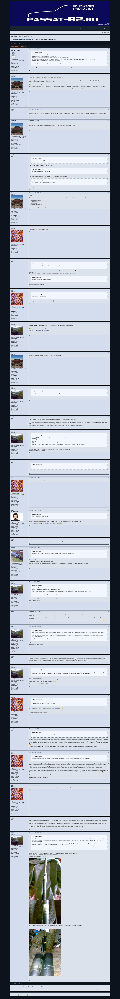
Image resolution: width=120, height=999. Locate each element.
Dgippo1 (13, 547)
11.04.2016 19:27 (37, 290)
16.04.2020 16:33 (37, 818)
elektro (12, 323)
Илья (12, 227)
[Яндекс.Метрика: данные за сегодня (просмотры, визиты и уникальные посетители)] (31, 995)
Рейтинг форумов (93, 989)
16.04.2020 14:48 (37, 752)
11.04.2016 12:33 (37, 120)
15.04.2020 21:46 (37, 626)
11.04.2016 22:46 (37, 352)
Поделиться (31, 48)
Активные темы (105, 32)
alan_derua (13, 75)
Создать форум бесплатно (103, 989)
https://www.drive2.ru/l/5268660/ (42, 330)
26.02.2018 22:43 (37, 581)
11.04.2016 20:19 (37, 323)
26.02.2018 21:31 (37, 460)
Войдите (20, 36)
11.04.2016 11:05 (37, 75)
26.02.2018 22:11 (37, 547)
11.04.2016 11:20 (37, 109)
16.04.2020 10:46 (37, 695)
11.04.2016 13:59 (37, 154)
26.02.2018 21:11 (37, 431)
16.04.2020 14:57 (37, 785)
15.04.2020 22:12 (37, 656)
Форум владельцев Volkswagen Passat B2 (22, 39)
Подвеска (37, 39)
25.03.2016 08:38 (37, 48)
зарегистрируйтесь (28, 36)
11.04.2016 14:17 (37, 192)
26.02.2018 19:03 (37, 416)
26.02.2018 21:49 (37, 510)
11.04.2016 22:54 (37, 387)
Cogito (12, 510)
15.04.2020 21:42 (37, 611)
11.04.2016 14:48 (37, 227)
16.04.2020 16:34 (37, 832)
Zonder (12, 48)
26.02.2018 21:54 (37, 539)
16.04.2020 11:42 (37, 728)
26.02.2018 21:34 (37, 477)
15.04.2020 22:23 (37, 666)
